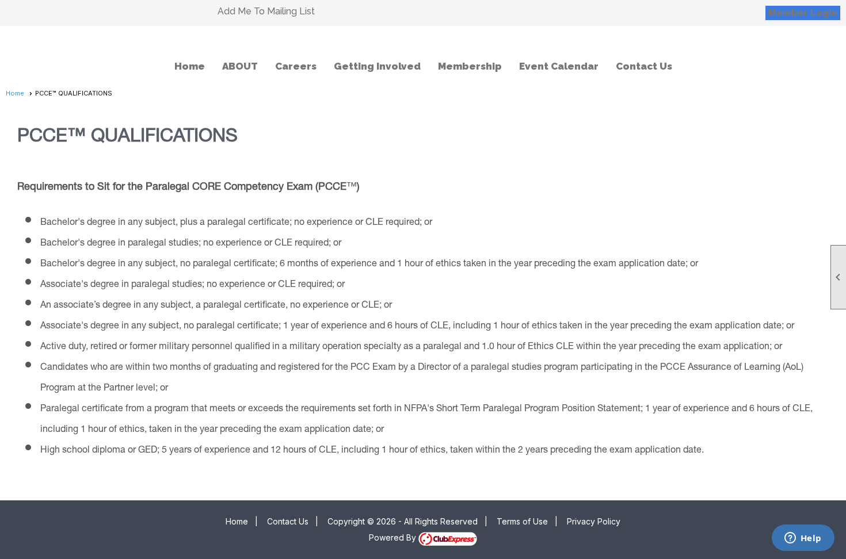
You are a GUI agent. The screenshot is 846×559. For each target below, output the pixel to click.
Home (189, 66)
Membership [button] (470, 66)
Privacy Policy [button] (593, 521)
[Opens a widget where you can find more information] (802, 538)
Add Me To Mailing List (266, 11)
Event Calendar (559, 66)
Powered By (393, 537)
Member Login (802, 12)
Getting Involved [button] (377, 66)
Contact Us (644, 66)
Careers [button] (296, 66)
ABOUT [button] (240, 66)
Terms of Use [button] (522, 521)
